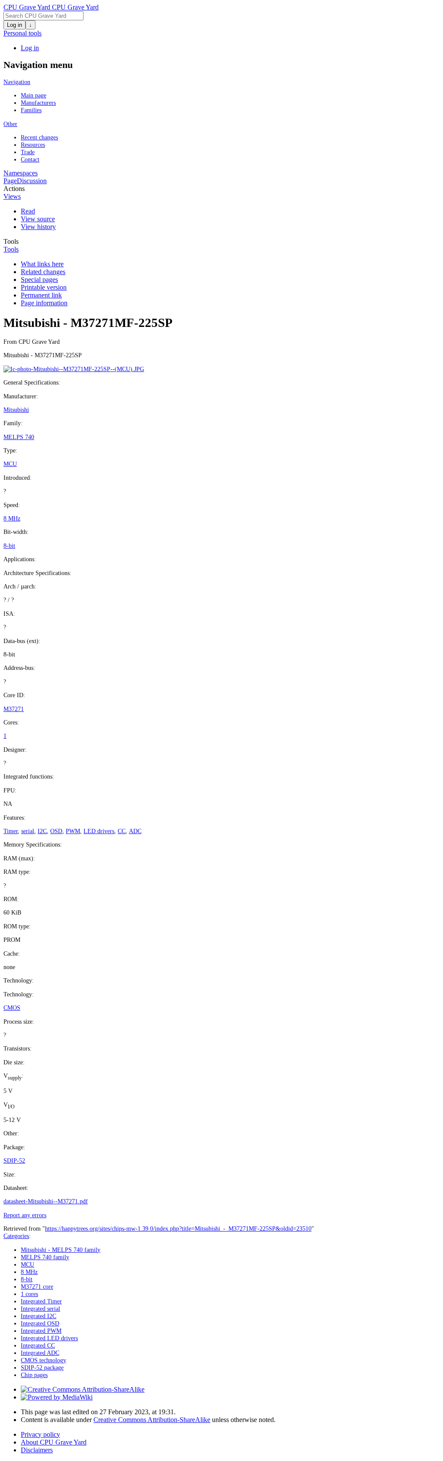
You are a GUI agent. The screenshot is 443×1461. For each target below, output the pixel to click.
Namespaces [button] (20, 173)
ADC (135, 830)
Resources (33, 144)
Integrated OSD (40, 1323)
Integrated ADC (40, 1352)
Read (28, 211)
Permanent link (41, 295)
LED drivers (98, 830)
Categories (16, 1235)
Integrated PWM (41, 1330)
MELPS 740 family (45, 1257)
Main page (33, 95)
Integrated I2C (38, 1315)
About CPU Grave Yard (54, 1442)
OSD (56, 830)
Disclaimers (37, 1450)
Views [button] (12, 196)
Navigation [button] (16, 81)
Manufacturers (38, 102)
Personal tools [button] (22, 33)
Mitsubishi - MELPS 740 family (60, 1249)
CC (121, 830)
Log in (14, 25)
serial (27, 830)
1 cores (29, 1293)
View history (38, 226)
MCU (10, 463)
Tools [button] (11, 241)
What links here (42, 264)
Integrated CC (38, 1345)
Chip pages (34, 1374)
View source (38, 219)
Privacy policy (40, 1434)
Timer (10, 830)
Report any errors (24, 1215)
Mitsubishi (16, 409)
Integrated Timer (41, 1301)
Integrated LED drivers (49, 1338)
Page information (44, 303)
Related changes (43, 271)
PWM (73, 830)
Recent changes (39, 137)
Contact (30, 159)
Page (10, 180)
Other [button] (10, 123)
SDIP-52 (14, 1160)
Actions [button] (14, 188)
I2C (42, 830)
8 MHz (11, 518)
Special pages (39, 279)
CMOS (11, 1007)
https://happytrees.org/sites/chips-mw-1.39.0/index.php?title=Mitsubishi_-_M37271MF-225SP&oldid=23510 (178, 1228)
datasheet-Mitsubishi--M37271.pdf (45, 1201)
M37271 (13, 708)
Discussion (32, 180)
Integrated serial (40, 1308)
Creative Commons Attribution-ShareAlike (151, 1419)
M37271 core (37, 1286)
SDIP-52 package (42, 1367)
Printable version (44, 287)
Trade (28, 152)
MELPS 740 (18, 436)
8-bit (9, 545)
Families (31, 110)
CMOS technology (43, 1360)
